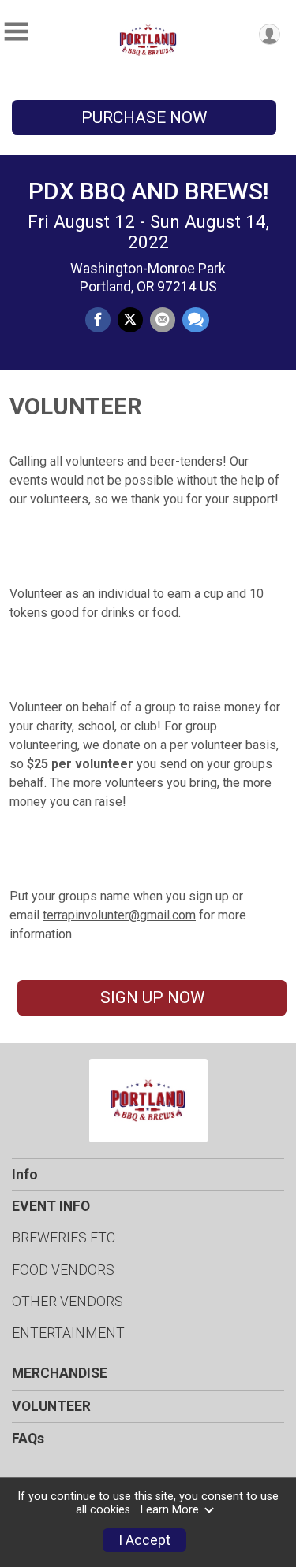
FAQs (28, 1438)
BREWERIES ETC (63, 1238)
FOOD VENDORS (63, 1270)
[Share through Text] (195, 319)
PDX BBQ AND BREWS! (148, 191)
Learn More (170, 1510)
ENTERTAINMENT (68, 1333)
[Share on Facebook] (98, 319)
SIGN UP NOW (152, 997)
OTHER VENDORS (67, 1301)
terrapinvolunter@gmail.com (119, 915)
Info (25, 1175)
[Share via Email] (162, 319)
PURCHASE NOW (144, 117)
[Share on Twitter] (130, 319)
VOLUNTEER (51, 1406)
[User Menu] (269, 34)
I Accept (144, 1540)
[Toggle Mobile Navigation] (16, 32)
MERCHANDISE (59, 1373)
